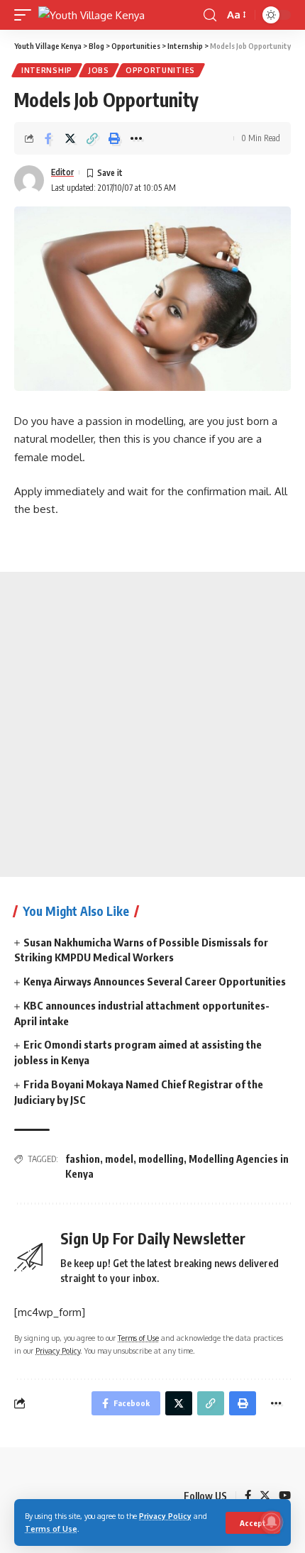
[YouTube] (285, 1496)
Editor (62, 172)
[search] (210, 15)
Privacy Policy (165, 1515)
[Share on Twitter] (70, 138)
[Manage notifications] (271, 1521)
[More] (136, 138)
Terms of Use (51, 1528)
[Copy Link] (92, 138)
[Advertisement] (152, 724)
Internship (46, 70)
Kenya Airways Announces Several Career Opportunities (154, 981)
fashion (82, 1159)
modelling (161, 1159)
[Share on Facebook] (48, 138)
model (119, 1159)
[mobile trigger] (26, 15)
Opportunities (160, 70)
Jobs (99, 70)
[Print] (114, 138)
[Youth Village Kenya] (91, 15)
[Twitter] (265, 1496)
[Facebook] (248, 1496)
